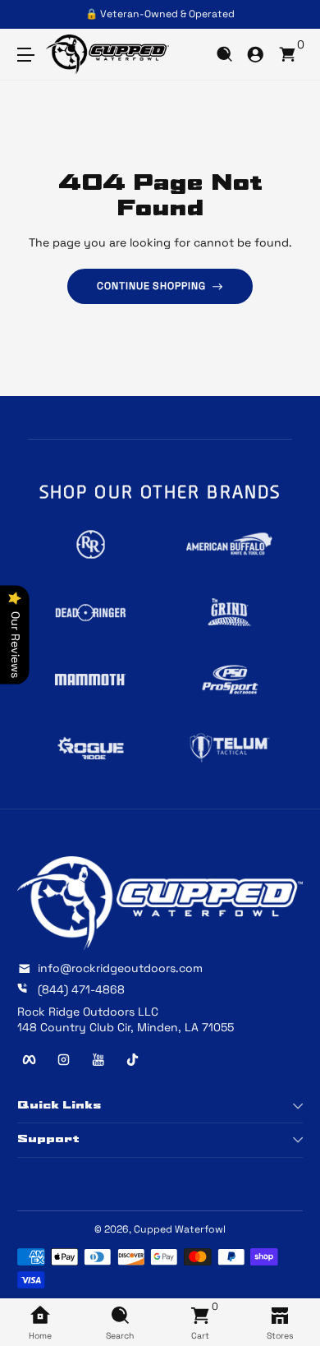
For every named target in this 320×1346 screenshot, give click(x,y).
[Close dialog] (302, 585)
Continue (83, 729)
